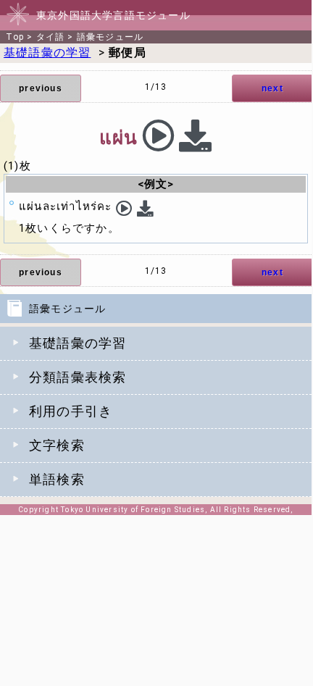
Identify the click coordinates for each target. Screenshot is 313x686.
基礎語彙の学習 (77, 343)
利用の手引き (70, 411)
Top (15, 37)
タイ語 (50, 37)
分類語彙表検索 (77, 377)
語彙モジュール (110, 37)
